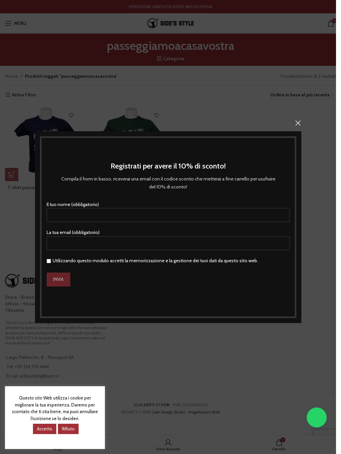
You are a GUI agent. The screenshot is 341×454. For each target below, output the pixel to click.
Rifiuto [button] (68, 428)
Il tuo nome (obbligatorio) (73, 204)
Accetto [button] (44, 428)
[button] (317, 417)
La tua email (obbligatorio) (73, 232)
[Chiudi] (298, 123)
